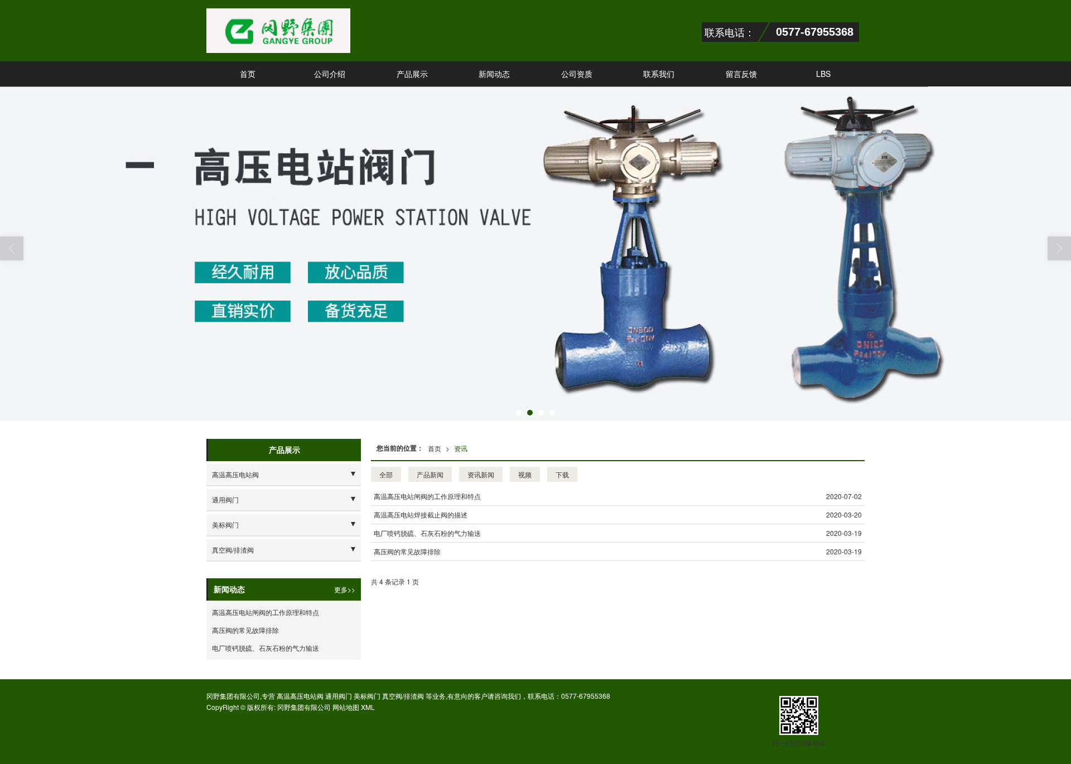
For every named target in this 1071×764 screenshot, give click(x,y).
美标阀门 (225, 524)
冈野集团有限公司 (304, 707)
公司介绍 (329, 73)
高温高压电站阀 (235, 474)
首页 (247, 73)
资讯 (460, 448)
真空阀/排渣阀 (233, 549)
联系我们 (658, 73)
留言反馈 (741, 73)
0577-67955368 (585, 695)
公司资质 (576, 73)
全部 (386, 474)
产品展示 (412, 73)
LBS (823, 73)
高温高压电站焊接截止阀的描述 (420, 514)
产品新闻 (430, 474)
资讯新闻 (480, 474)
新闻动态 (494, 73)
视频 (525, 474)
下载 (562, 474)
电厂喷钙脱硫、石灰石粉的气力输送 (427, 533)
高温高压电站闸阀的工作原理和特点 (427, 496)
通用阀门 (225, 499)
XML (368, 707)
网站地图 (345, 707)
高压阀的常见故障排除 (407, 551)
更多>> (344, 589)
